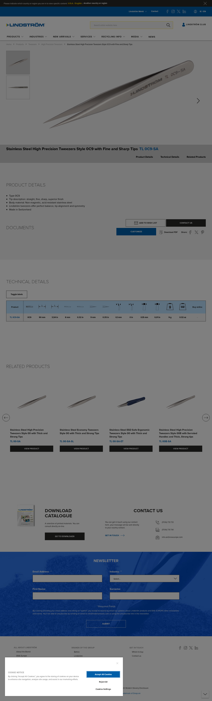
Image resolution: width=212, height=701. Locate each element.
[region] (64, 676)
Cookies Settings (103, 689)
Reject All (103, 681)
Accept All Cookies (103, 674)
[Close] (117, 663)
